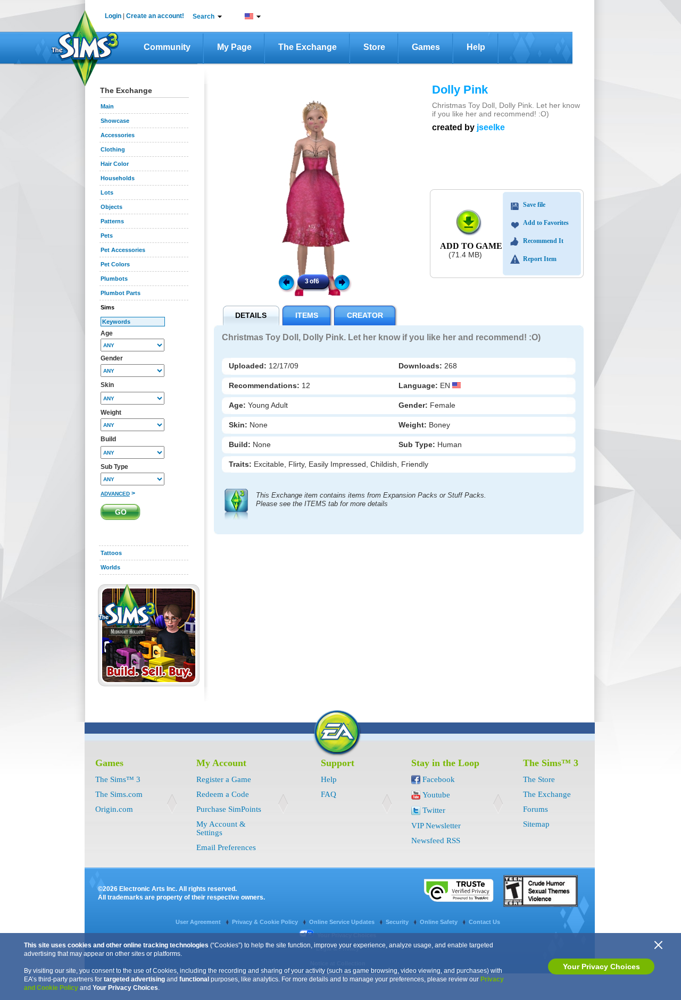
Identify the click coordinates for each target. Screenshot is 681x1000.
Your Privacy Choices (601, 966)
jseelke (491, 127)
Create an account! (155, 16)
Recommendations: (265, 385)
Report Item (540, 259)
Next (343, 281)
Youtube (436, 795)
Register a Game (223, 779)
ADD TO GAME (471, 245)
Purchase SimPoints (228, 809)
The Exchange (307, 47)
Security (398, 922)
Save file (534, 204)
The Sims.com (119, 794)
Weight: (413, 425)
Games (426, 47)
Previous (285, 281)
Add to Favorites (546, 222)
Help (476, 47)
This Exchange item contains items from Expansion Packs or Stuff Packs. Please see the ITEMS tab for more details (371, 499)
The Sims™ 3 (117, 779)
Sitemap (536, 824)
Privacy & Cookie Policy (266, 922)
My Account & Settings (221, 828)
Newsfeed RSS (435, 840)
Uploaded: (249, 366)
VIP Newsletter (436, 825)
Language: (419, 385)
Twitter (433, 810)
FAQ (328, 794)
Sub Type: (417, 444)
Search (203, 16)
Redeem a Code (222, 794)
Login (113, 16)
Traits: (241, 464)
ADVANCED (115, 494)
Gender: (414, 405)
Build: (241, 444)
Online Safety (439, 922)
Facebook (438, 779)
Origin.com (114, 809)
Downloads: (421, 366)
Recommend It (543, 241)
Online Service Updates (342, 922)
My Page (234, 47)
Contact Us (484, 922)
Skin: (239, 425)
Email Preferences (226, 847)
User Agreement (199, 922)
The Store (539, 779)
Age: (238, 405)
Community (167, 47)
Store (374, 47)
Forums (535, 809)
